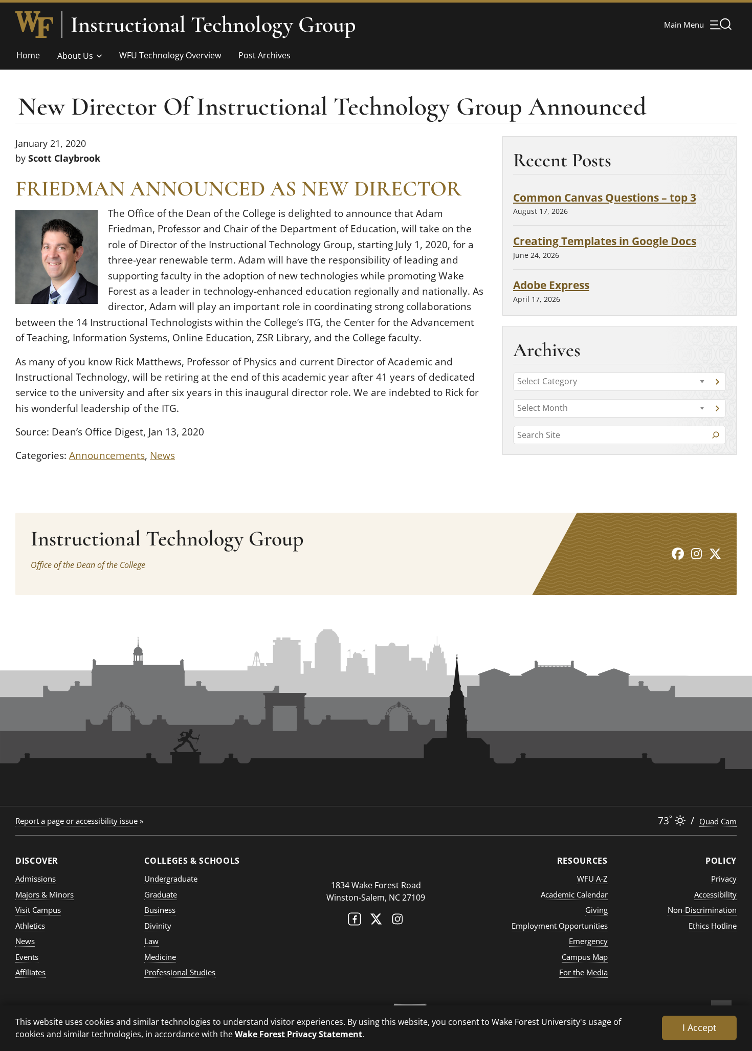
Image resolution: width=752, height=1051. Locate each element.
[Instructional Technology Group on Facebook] (678, 553)
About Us (75, 55)
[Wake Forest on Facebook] (354, 921)
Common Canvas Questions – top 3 (604, 197)
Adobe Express (551, 284)
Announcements (107, 455)
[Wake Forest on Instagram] (397, 921)
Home (28, 55)
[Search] (715, 435)
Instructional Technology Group (213, 24)
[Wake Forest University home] (34, 24)
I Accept (699, 1027)
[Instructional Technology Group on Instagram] (696, 553)
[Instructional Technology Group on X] (715, 553)
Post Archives (264, 55)
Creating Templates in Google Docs (604, 240)
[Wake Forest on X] (376, 921)
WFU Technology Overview (170, 55)
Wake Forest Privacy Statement (298, 1034)
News (162, 455)
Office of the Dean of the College (88, 565)
